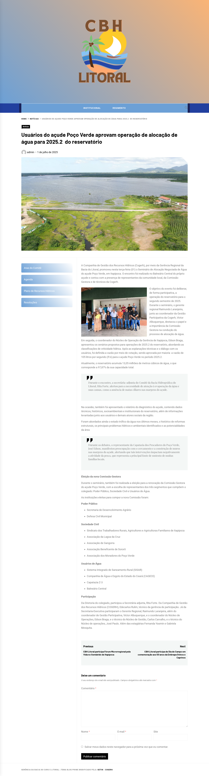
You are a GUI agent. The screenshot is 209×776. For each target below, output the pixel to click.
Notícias (26, 127)
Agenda (28, 279)
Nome (85, 731)
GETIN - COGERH (105, 770)
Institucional (92, 108)
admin (30, 152)
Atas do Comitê (32, 267)
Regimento (119, 108)
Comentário (88, 688)
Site (156, 731)
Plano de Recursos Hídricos (39, 290)
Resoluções (30, 302)
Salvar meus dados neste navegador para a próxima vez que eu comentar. (126, 746)
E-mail (121, 731)
